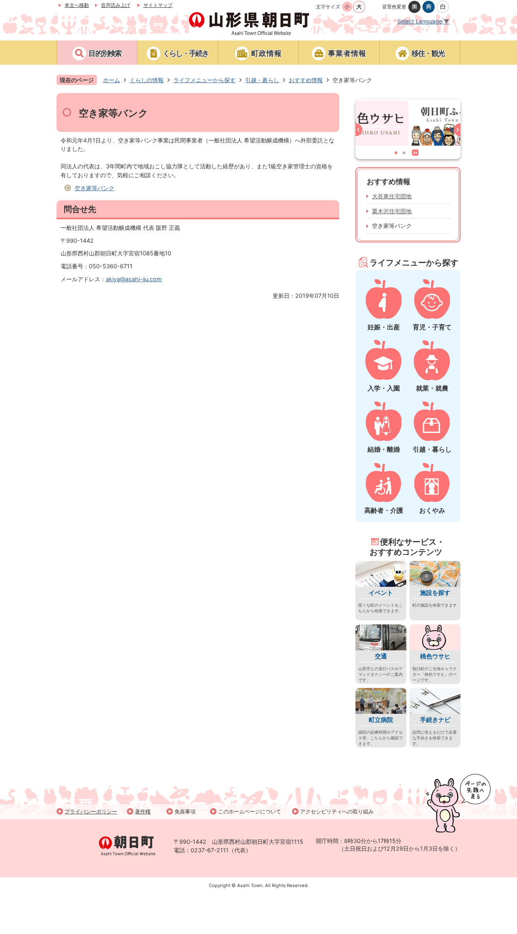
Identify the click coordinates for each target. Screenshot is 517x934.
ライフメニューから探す (204, 79)
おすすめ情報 (306, 79)
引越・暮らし (262, 79)
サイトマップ (157, 5)
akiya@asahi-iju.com (134, 279)
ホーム (111, 79)
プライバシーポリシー (91, 811)
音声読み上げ (115, 5)
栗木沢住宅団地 (392, 211)
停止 (417, 154)
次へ (455, 131)
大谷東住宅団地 (392, 196)
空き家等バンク (94, 188)
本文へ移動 (77, 5)
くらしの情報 (147, 79)
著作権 (143, 811)
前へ (360, 131)
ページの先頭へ (458, 803)
